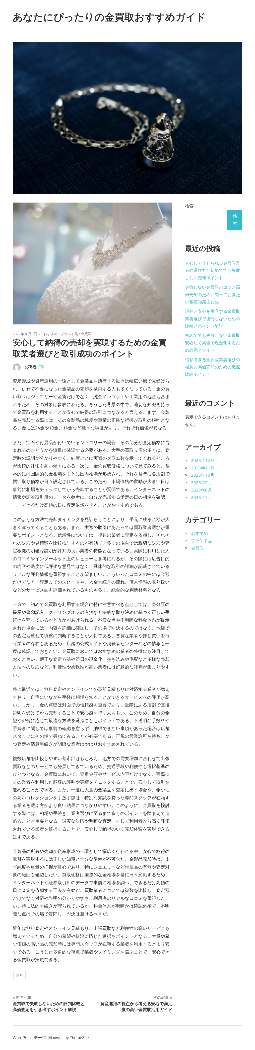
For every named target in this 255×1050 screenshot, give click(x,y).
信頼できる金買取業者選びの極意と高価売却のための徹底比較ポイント (212, 367)
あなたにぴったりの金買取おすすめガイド (109, 17)
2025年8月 (201, 490)
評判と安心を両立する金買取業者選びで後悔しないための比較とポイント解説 (212, 318)
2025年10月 (202, 475)
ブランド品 (69, 333)
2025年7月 (201, 497)
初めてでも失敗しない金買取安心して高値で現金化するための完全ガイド (212, 342)
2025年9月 (201, 482)
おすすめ (51, 333)
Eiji (41, 367)
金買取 (86, 333)
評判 (19, 975)
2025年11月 (202, 468)
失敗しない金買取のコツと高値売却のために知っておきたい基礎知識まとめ (212, 294)
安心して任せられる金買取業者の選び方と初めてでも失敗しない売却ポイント (212, 270)
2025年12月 (202, 460)
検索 (189, 206)
